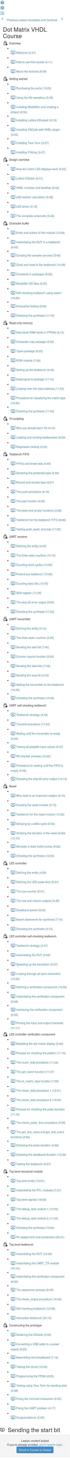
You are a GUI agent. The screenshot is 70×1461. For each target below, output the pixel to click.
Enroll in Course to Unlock (35, 1450)
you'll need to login (50, 1445)
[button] (2, 3)
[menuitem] (2, 9)
